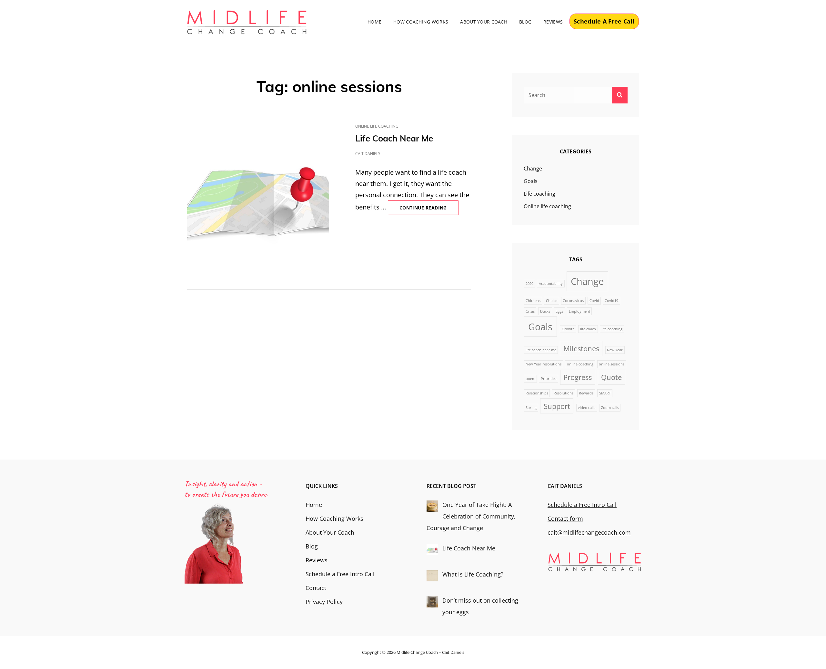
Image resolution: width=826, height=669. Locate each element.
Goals (531, 181)
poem (530, 378)
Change (533, 168)
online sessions (611, 364)
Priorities (548, 378)
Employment (579, 311)
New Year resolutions (543, 364)
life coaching (611, 329)
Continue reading (428, 209)
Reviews (553, 22)
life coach (588, 329)
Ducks (545, 311)
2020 (529, 283)
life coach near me (541, 350)
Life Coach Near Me (394, 138)
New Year (615, 350)
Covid (594, 300)
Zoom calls (610, 407)
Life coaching (539, 193)
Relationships (537, 393)
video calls (586, 407)
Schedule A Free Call (604, 21)
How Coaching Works (420, 22)
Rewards (586, 393)
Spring (531, 407)
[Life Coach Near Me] (258, 193)
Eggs (559, 311)
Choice (551, 300)
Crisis (530, 311)
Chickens (533, 300)
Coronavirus (573, 300)
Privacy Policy (324, 602)
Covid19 (611, 300)
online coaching (580, 364)
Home (374, 22)
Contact (316, 588)
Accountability (551, 283)
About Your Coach (483, 22)
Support (557, 406)
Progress (577, 377)
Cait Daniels (367, 153)
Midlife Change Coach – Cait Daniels (430, 652)
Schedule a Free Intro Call (340, 574)
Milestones (581, 348)
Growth (568, 329)
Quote (611, 377)
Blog (525, 22)
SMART (605, 393)
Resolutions (563, 393)
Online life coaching (376, 126)
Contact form (565, 518)
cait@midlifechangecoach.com (589, 532)
